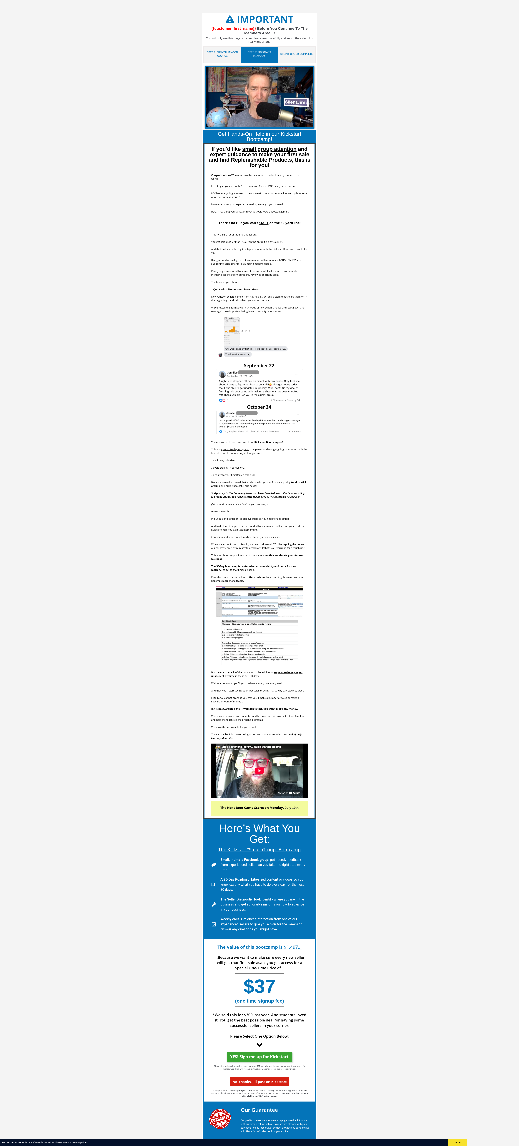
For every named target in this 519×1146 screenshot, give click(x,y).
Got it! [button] (458, 1142)
